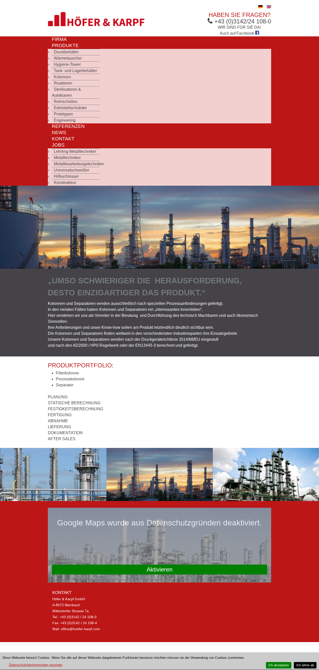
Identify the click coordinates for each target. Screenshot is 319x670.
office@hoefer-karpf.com (80, 629)
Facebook (246, 33)
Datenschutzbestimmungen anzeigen (35, 665)
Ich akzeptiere (278, 665)
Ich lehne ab (305, 665)
